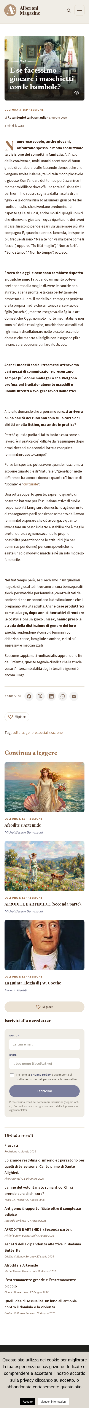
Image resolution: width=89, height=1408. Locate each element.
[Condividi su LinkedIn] (51, 696)
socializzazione (50, 732)
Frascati (11, 1145)
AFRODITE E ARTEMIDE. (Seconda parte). (43, 904)
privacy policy (40, 1074)
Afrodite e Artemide (23, 825)
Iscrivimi (44, 1091)
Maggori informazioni (53, 1401)
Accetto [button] (28, 1401)
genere (31, 732)
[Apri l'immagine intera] (76, 92)
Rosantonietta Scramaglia (27, 117)
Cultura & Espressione (24, 110)
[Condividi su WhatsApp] (62, 696)
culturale (30, 484)
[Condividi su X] (40, 696)
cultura (18, 732)
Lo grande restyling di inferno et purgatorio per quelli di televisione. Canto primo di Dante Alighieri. (44, 1167)
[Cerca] (69, 10)
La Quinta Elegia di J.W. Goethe (33, 983)
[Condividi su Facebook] (28, 696)
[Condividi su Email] (73, 696)
